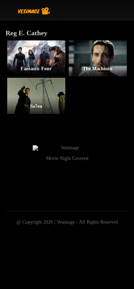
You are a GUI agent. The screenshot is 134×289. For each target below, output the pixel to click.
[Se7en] (36, 96)
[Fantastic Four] (36, 58)
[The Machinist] (98, 58)
